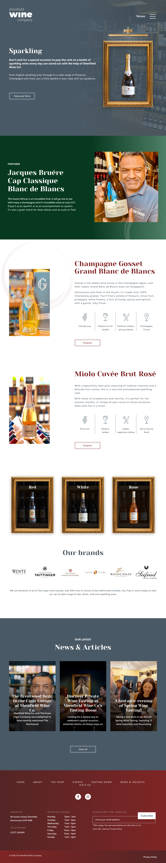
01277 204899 (17, 832)
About (37, 782)
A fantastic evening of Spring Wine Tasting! (134, 705)
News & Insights (132, 782)
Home (21, 782)
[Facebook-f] (78, 797)
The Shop (57, 782)
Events (78, 782)
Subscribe (147, 815)
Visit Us (85, 785)
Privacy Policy (116, 829)
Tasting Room (101, 782)
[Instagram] (88, 797)
